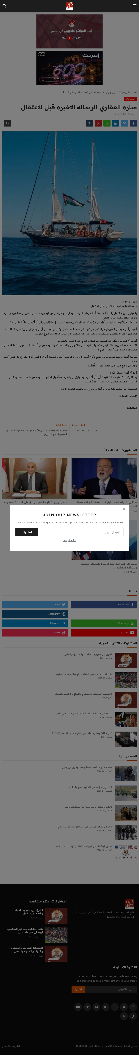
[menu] (135, 6)
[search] (4, 6)
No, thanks (69, 540)
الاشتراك (27, 532)
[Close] (124, 509)
